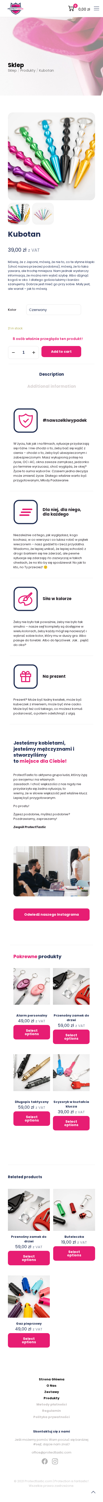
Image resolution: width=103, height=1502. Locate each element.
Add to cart (61, 351)
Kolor (12, 309)
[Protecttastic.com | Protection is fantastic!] (16, 8)
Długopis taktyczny (32, 1102)
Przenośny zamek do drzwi (71, 1017)
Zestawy (51, 1392)
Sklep (12, 70)
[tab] (51, 374)
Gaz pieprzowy (29, 1323)
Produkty (27, 70)
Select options (32, 1032)
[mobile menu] (96, 8)
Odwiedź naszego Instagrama (51, 914)
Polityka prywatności (51, 1417)
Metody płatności (51, 1404)
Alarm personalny (31, 1015)
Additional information (51, 386)
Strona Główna (51, 1379)
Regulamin (51, 1410)
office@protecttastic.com (51, 1452)
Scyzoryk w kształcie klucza (71, 1104)
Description (51, 374)
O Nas (51, 1385)
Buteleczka (74, 1236)
